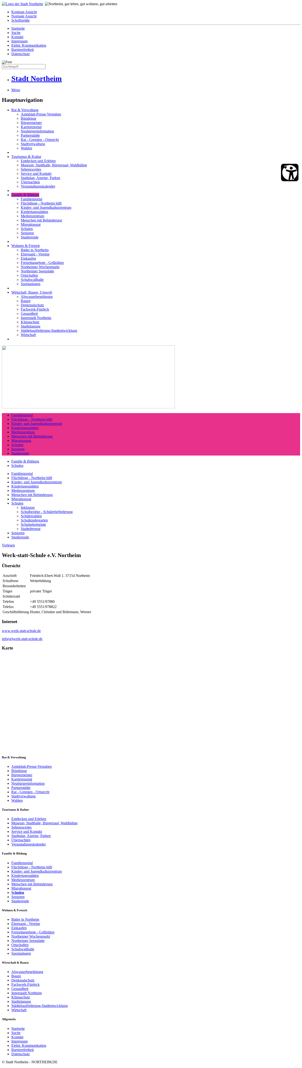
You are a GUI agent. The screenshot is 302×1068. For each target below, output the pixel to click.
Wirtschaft (28, 335)
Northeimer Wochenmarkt (40, 267)
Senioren (27, 233)
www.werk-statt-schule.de (21, 631)
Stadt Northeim (36, 78)
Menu (15, 90)
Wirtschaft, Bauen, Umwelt (31, 292)
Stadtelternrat (30, 529)
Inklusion (28, 507)
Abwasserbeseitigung (37, 297)
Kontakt (17, 37)
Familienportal (31, 199)
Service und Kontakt (36, 174)
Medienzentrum (32, 216)
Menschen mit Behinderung (41, 220)
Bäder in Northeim (35, 250)
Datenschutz (20, 54)
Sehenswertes (31, 169)
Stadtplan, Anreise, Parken (40, 178)
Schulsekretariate (33, 524)
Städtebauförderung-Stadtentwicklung (49, 331)
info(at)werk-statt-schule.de (22, 639)
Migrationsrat (31, 224)
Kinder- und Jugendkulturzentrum (46, 207)
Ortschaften (29, 275)
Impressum (19, 41)
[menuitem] (155, 12)
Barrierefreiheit (22, 50)
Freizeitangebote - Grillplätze (42, 263)
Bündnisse (28, 118)
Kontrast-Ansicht (24, 12)
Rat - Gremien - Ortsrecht (40, 140)
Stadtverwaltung (33, 144)
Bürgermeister (31, 123)
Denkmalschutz (32, 305)
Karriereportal (31, 127)
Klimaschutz (30, 322)
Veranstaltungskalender (38, 186)
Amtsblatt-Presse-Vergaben (41, 114)
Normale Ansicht (24, 16)
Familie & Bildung (25, 195)
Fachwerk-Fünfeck (35, 309)
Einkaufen (28, 258)
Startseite (18, 28)
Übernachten (30, 182)
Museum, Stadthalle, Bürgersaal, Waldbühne (54, 165)
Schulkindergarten (34, 520)
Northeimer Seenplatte (37, 271)
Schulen (27, 229)
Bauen (25, 301)
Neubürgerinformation (37, 131)
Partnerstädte (30, 135)
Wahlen (26, 148)
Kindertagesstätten (34, 212)
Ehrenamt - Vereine (35, 254)
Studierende (29, 237)
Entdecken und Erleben (38, 161)
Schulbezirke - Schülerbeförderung (47, 512)
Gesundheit (29, 314)
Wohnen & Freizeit (25, 246)
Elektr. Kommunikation (28, 45)
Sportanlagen (30, 284)
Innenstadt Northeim (36, 318)
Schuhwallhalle (32, 280)
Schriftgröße (20, 20)
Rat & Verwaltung (24, 110)
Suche (16, 33)
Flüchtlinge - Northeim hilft (41, 203)
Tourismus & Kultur (26, 157)
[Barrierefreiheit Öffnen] (290, 172)
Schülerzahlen (31, 516)
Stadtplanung (30, 326)
